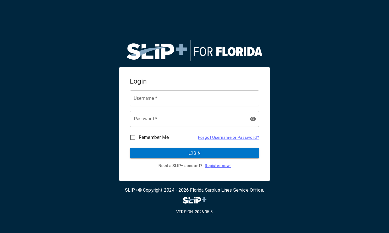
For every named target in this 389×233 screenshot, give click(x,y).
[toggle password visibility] (253, 119)
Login (195, 153)
